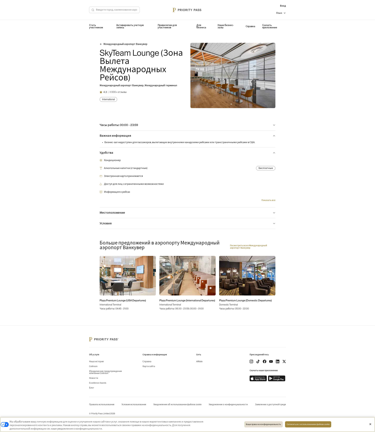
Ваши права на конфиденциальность (263, 424)
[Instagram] (251, 361)
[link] (258, 378)
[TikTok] (258, 361)
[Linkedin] (277, 361)
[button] (224, 104)
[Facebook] (264, 361)
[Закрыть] (370, 424)
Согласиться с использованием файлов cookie (308, 424)
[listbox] (281, 13)
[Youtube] (271, 361)
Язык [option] (279, 13)
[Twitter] (284, 361)
